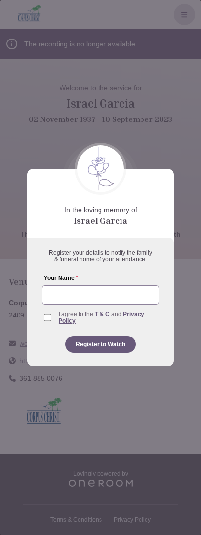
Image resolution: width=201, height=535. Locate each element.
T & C (102, 314)
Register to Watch (100, 344)
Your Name (61, 278)
